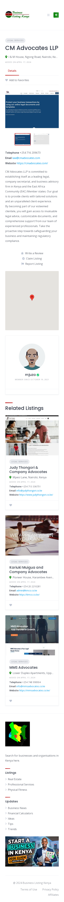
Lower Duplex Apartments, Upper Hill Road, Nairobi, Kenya (34, 673)
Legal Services (15, 40)
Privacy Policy (50, 889)
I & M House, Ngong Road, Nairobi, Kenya (34, 57)
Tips (10, 824)
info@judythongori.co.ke (29, 490)
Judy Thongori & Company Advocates (28, 469)
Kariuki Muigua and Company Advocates (28, 569)
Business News (17, 808)
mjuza (30, 374)
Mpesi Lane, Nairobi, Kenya (29, 477)
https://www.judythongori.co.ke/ (36, 494)
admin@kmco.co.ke (26, 590)
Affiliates (53, 895)
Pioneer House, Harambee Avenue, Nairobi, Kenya (34, 577)
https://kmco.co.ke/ (29, 594)
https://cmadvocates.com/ (32, 163)
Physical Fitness (17, 790)
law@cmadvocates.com (26, 158)
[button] (32, 297)
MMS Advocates (23, 667)
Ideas (11, 818)
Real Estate (14, 779)
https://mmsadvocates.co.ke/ (34, 690)
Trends (12, 829)
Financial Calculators (20, 813)
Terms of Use (28, 889)
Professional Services (21, 784)
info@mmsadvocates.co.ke (30, 686)
